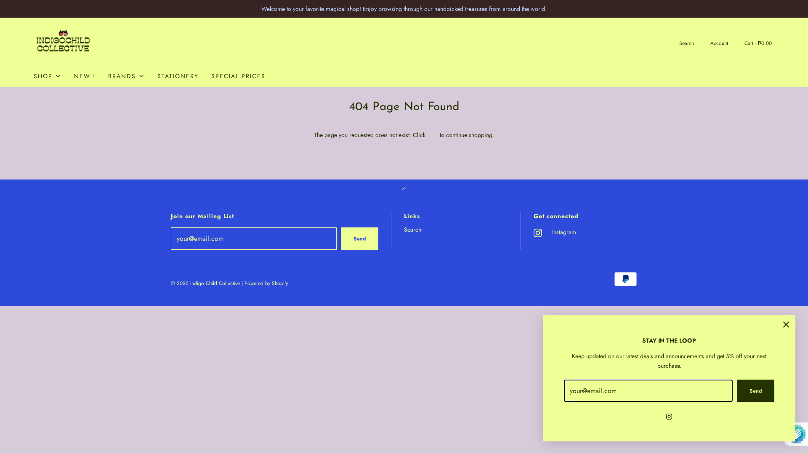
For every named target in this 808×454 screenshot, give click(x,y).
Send (360, 239)
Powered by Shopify (266, 283)
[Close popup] (786, 324)
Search (412, 229)
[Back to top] (404, 189)
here (432, 135)
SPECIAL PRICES (238, 76)
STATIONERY (178, 76)
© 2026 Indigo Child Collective (205, 283)
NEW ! (85, 76)
